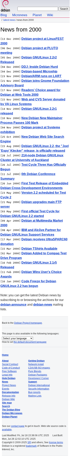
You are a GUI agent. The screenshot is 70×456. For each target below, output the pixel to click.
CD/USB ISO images (39, 367)
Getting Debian (36, 360)
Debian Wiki (8, 399)
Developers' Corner (38, 378)
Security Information (38, 388)
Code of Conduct (11, 367)
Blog (3, 15)
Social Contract (10, 364)
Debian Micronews (12, 413)
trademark (31, 446)
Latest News (9, 20)
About (5, 360)
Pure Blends (34, 371)
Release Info (8, 395)
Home (5, 355)
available (7, 429)
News (5, 381)
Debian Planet (9, 416)
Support (32, 381)
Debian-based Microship (39, 71)
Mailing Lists (34, 395)
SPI (29, 442)
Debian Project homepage (28, 323)
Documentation (10, 392)
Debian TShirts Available (39, 248)
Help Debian (8, 378)
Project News (9, 385)
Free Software (9, 371)
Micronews (19, 15)
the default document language (30, 342)
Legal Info (7, 374)
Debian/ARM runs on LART (41, 76)
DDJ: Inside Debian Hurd (39, 66)
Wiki (50, 15)
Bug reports (34, 392)
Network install (36, 364)
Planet (37, 15)
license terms (56, 442)
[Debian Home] (5, 6)
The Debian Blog (11, 409)
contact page (17, 426)
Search (6, 406)
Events (5, 388)
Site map (7, 402)
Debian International (39, 385)
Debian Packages (37, 374)
